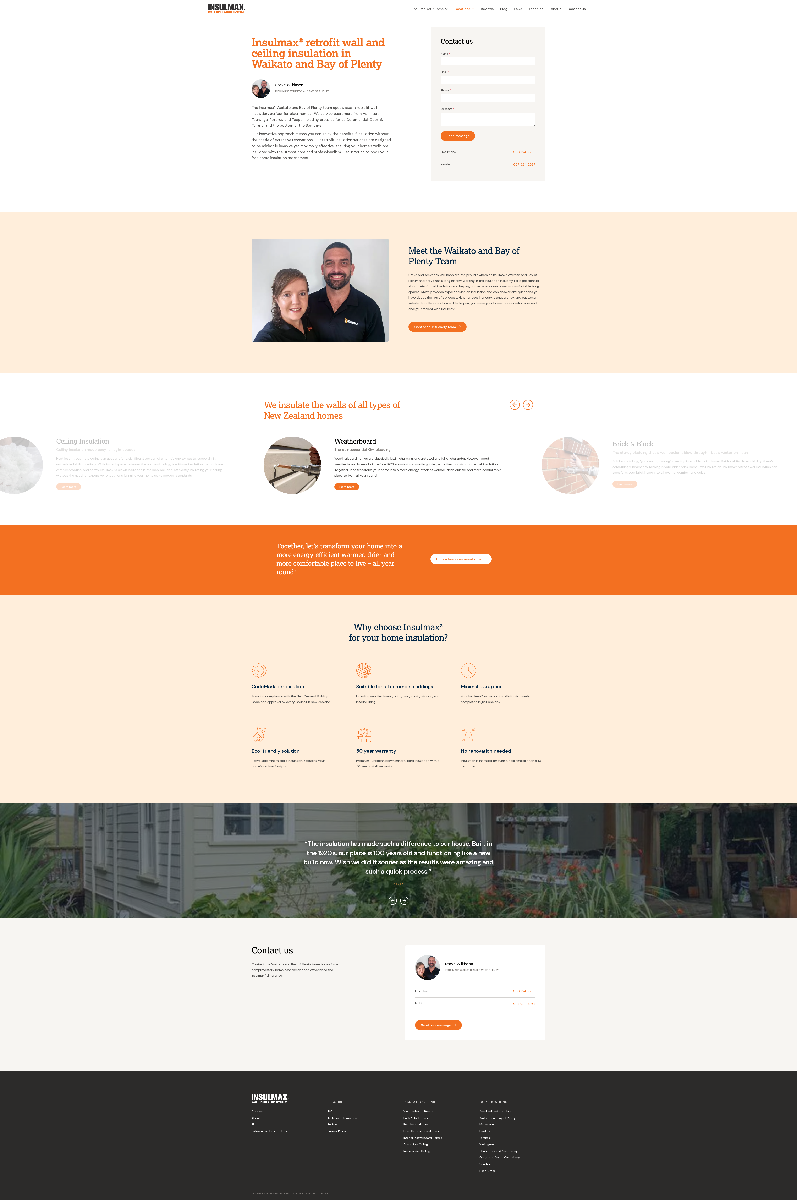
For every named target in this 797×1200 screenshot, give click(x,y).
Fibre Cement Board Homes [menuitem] (422, 1131)
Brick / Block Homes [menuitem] (416, 1118)
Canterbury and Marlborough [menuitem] (499, 1151)
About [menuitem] (256, 1118)
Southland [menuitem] (486, 1164)
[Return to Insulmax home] (226, 8)
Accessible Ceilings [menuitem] (416, 1144)
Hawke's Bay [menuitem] (487, 1131)
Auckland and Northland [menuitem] (495, 1111)
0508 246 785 (524, 152)
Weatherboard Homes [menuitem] (418, 1111)
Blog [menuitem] (254, 1124)
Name (445, 53)
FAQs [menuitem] (331, 1111)
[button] (515, 405)
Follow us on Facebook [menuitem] (267, 1131)
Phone (446, 90)
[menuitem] (430, 8)
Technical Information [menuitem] (342, 1118)
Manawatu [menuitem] (486, 1124)
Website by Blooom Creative (310, 1193)
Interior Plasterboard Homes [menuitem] (422, 1138)
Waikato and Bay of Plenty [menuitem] (497, 1118)
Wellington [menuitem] (486, 1144)
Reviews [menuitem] (333, 1124)
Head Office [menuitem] (487, 1171)
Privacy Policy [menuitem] (337, 1131)
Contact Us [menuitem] (259, 1111)
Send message (457, 136)
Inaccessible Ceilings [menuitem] (417, 1151)
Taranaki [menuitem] (485, 1138)
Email (445, 72)
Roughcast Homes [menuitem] (415, 1124)
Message (448, 109)
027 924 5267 (524, 164)
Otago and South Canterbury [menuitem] (499, 1157)
